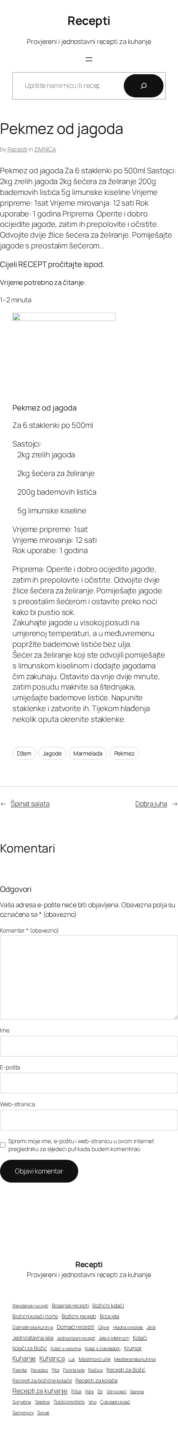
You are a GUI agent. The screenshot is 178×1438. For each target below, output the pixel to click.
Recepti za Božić (125, 1369)
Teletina (42, 1402)
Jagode (52, 753)
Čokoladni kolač (115, 1402)
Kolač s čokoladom (102, 1348)
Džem (24, 753)
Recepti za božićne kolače (42, 1380)
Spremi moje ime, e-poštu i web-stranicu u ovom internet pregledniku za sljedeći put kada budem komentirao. (81, 1145)
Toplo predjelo (69, 1402)
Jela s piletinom (114, 1338)
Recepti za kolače (96, 1380)
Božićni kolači (108, 1305)
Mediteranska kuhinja (134, 1359)
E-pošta (10, 1067)
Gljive (103, 1327)
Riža (89, 1391)
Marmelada (88, 753)
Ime (5, 1030)
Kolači (140, 1337)
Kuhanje (24, 1358)
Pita (55, 1370)
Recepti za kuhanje (39, 1390)
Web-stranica (17, 1104)
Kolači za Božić (29, 1348)
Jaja (151, 1327)
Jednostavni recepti (76, 1338)
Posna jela (73, 1370)
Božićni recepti (79, 1316)
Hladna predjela (128, 1327)
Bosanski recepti (70, 1305)
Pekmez (124, 753)
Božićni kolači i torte (35, 1316)
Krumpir (133, 1348)
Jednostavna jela (32, 1337)
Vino (93, 1402)
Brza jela (109, 1316)
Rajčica (95, 1370)
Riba (76, 1391)
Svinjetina (21, 1402)
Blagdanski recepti (30, 1306)
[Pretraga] (144, 85)
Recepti (89, 20)
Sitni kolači (117, 1391)
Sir (100, 1391)
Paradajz (39, 1370)
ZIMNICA (45, 149)
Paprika (19, 1370)
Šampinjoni (23, 1413)
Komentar (29, 930)
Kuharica (52, 1358)
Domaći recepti (75, 1327)
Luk (71, 1359)
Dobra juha (151, 803)
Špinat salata (30, 803)
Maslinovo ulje (95, 1359)
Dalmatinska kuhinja (32, 1327)
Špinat (43, 1413)
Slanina (137, 1391)
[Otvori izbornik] (89, 59)
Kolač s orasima (66, 1348)
